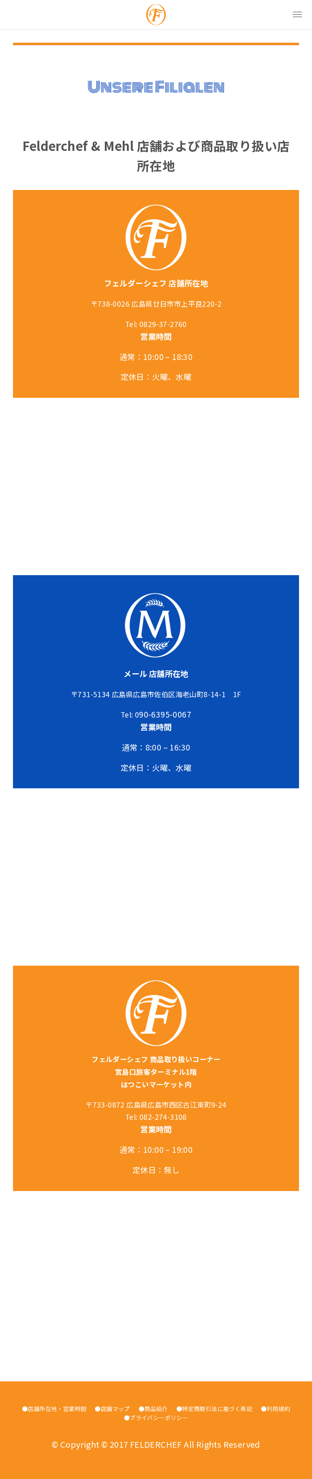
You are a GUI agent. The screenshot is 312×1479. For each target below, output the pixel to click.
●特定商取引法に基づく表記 (214, 1409)
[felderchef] (156, 14)
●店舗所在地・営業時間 (54, 1409)
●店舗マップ (112, 1409)
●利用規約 (275, 1409)
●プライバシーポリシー (156, 1418)
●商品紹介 (153, 1409)
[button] (297, 14)
